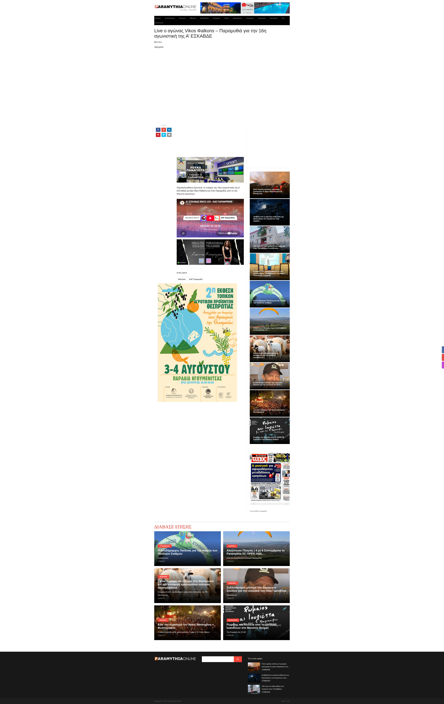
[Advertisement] (210, 141)
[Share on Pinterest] (158, 135)
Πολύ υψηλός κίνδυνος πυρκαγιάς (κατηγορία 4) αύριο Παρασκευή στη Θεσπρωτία (267, 191)
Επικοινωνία (159, 23)
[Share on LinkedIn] (169, 130)
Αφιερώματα (237, 18)
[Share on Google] (163, 130)
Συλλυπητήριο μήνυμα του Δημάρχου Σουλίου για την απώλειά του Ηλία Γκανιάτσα (256, 589)
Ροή (283, 18)
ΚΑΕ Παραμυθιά (195, 279)
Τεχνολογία (274, 18)
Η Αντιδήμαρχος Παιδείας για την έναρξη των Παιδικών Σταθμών (269, 302)
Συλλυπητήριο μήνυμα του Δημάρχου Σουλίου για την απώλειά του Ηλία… (267, 384)
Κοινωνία (182, 18)
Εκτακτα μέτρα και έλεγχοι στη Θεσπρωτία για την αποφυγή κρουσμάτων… (265, 355)
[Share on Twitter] (163, 135)
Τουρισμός (250, 18)
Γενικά (226, 18)
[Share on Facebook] (158, 130)
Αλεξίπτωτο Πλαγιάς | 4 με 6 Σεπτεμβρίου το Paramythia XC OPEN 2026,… (256, 552)
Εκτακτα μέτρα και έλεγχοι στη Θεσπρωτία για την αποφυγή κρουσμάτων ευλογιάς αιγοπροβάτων (186, 584)
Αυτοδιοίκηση (170, 18)
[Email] (169, 135)
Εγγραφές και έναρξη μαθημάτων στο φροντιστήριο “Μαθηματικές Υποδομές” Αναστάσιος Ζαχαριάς (269, 273)
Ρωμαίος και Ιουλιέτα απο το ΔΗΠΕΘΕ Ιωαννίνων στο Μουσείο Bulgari (268, 438)
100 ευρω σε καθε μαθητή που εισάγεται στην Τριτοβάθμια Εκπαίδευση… (269, 247)
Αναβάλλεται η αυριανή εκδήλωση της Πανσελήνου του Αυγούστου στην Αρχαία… (268, 219)
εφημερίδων (264, 511)
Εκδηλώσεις (204, 18)
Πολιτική (158, 18)
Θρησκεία (216, 18)
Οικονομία (261, 18)
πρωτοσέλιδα (255, 511)
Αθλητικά (193, 18)
